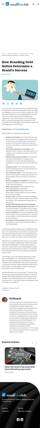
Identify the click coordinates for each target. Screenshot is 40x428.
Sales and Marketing (13, 53)
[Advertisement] (20, 31)
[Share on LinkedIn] (17, 104)
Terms (4, 401)
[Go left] (32, 343)
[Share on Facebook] (4, 104)
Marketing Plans (24, 53)
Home (3, 53)
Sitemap (20, 408)
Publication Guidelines (24, 411)
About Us (5, 408)
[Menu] (3, 4)
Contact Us (5, 411)
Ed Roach (7, 74)
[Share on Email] (21, 104)
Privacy (9, 401)
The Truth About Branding (20, 129)
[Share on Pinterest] (13, 104)
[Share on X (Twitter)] (8, 104)
